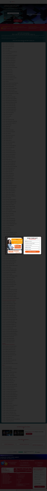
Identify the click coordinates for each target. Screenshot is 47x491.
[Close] (40, 237)
